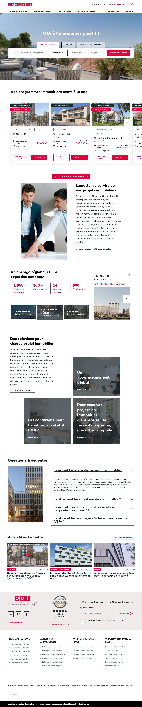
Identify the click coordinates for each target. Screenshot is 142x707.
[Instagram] (18, 614)
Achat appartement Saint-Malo (52, 654)
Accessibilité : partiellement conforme (75, 686)
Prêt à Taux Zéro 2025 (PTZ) (117, 647)
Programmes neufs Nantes (18, 647)
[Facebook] (26, 614)
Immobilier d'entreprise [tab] (91, 44)
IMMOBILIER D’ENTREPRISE (87, 11)
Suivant (127, 123)
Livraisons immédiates (113, 666)
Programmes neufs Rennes (18, 644)
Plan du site (12, 686)
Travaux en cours (111, 658)
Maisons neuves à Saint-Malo (84, 654)
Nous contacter (16, 623)
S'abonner (124, 613)
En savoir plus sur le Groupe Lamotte (93, 249)
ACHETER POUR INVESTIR (42, 11)
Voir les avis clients (59, 624)
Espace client (96, 4)
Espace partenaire (102, 686)
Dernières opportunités (114, 662)
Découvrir (37, 157)
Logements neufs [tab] (48, 44)
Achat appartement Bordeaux (51, 662)
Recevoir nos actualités (117, 686)
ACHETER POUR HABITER (18, 11)
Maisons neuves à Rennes (83, 647)
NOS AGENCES (108, 11)
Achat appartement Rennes (51, 647)
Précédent (97, 299)
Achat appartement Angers (51, 666)
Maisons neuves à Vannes (83, 658)
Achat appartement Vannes (51, 658)
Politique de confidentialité (37, 686)
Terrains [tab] (68, 44)
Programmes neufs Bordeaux (19, 659)
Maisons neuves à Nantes (83, 650)
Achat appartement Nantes (51, 650)
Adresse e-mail (87, 607)
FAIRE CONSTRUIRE (64, 11)
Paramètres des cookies (54, 686)
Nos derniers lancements (115, 654)
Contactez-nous (116, 4)
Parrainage (128, 686)
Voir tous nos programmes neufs (69, 176)
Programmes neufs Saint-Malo (20, 651)
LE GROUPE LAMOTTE (125, 11)
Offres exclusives (112, 650)
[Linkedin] (11, 614)
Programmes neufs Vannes (18, 655)
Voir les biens (118, 52)
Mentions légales (22, 686)
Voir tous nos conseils (21, 390)
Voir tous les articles (123, 537)
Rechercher (132, 4)
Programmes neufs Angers (18, 663)
